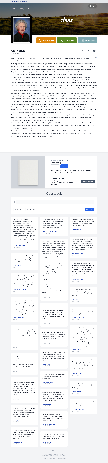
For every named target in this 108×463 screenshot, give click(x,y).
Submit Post (89, 209)
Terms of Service (59, 455)
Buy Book (64, 166)
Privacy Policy (49, 455)
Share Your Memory (88, 181)
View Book (55, 166)
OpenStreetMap (56, 458)
